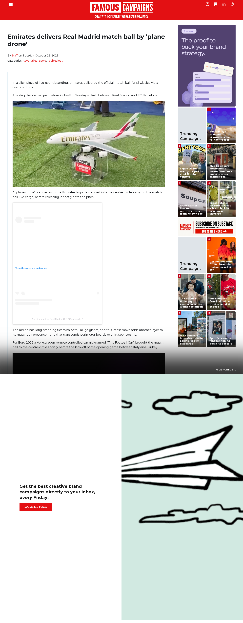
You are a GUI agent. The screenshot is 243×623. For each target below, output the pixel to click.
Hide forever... (226, 369)
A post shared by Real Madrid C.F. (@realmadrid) (57, 319)
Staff (15, 55)
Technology (55, 60)
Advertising (30, 60)
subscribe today (35, 506)
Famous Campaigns (121, 10)
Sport (42, 60)
